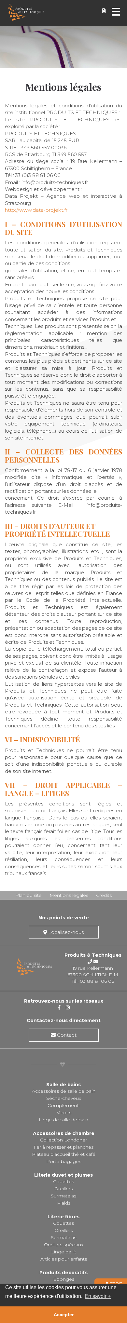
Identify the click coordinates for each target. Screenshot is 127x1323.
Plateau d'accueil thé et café (63, 1154)
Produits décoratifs (63, 1273)
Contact (66, 1035)
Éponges (63, 1279)
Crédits (104, 895)
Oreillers (63, 1189)
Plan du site (28, 895)
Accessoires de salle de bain (63, 1091)
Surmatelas (63, 1196)
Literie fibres (63, 1217)
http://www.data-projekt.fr (36, 210)
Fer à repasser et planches (63, 1147)
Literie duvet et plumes (63, 1175)
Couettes (63, 1181)
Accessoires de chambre (63, 1133)
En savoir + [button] (98, 1296)
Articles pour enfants (63, 1259)
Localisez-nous (65, 932)
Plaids (63, 1203)
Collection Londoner (63, 1140)
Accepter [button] (64, 1314)
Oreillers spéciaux (63, 1245)
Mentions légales (68, 895)
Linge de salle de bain (63, 1120)
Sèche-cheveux (63, 1098)
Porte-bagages (63, 1161)
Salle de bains (63, 1084)
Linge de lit (63, 1252)
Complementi (63, 1105)
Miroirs (63, 1112)
